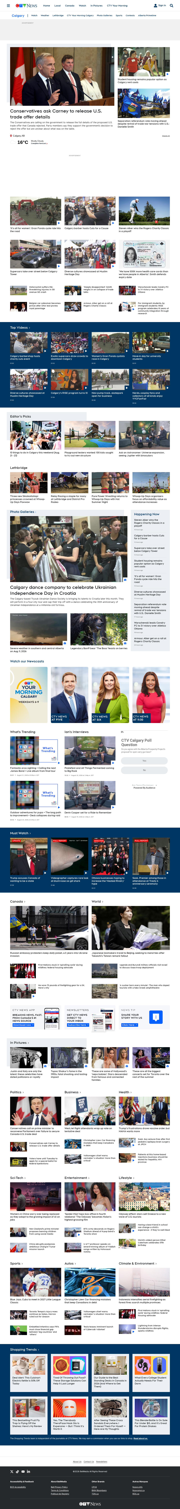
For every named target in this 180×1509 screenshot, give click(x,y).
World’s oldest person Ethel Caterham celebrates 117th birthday (152, 1242)
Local (57, 5)
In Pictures (97, 5)
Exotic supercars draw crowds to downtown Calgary (69, 357)
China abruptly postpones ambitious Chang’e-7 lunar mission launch (42, 1246)
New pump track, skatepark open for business (107, 394)
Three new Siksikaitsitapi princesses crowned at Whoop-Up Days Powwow (27, 499)
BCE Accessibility (18, 1487)
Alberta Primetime (147, 15)
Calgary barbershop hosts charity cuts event (25, 357)
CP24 (94, 1487)
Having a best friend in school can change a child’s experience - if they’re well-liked (154, 1227)
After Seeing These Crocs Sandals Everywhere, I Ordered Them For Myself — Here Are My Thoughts (110, 1424)
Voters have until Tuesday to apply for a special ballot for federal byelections (43, 1161)
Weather (45, 15)
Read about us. (141, 1438)
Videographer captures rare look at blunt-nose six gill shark (69, 879)
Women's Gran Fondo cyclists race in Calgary (108, 357)
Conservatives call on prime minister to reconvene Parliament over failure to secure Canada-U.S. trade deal (34, 1131)
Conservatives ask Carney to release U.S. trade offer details (44, 1144)
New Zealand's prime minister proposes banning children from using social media (44, 1231)
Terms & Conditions (60, 1490)
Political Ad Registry (60, 1494)
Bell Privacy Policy (59, 1487)
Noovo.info (137, 1487)
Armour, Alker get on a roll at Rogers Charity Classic (98, 304)
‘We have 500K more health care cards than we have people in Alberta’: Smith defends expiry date (143, 274)
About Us (77, 1461)
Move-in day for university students (146, 357)
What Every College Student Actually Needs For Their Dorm (150, 1380)
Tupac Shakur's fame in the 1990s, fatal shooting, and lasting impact (69, 1074)
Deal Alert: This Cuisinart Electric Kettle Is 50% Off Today (26, 1380)
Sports (119, 15)
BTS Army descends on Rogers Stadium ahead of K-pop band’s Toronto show (99, 1231)
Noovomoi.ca (138, 1490)
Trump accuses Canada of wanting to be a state (25, 879)
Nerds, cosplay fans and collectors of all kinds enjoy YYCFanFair (147, 396)
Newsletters (101, 1461)
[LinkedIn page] (28, 1471)
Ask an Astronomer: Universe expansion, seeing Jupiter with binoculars (142, 454)
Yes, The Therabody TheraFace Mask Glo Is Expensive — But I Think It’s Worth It (68, 1424)
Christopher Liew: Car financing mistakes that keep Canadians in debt (99, 1142)
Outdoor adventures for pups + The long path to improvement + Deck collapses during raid (35, 814)
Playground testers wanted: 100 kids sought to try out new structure (89, 454)
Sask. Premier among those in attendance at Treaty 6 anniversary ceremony (149, 881)
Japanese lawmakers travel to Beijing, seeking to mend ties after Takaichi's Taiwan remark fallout (128, 954)
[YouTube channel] (23, 1471)
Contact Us (89, 1461)
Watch (82, 5)
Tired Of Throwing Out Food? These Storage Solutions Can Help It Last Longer (69, 1380)
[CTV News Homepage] (26, 5)
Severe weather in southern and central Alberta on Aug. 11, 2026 (37, 650)
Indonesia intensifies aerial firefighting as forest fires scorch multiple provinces (142, 1301)
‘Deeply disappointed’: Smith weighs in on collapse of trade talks (98, 289)
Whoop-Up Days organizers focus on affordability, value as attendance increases (149, 499)
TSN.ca (95, 1494)
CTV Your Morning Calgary (80, 15)
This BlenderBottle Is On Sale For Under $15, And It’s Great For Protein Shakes (151, 1423)
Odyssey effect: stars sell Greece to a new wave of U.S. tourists (142, 1215)
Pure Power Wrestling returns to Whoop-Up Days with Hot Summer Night (110, 499)
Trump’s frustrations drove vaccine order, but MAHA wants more (144, 1130)
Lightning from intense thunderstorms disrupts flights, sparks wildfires (153, 1328)
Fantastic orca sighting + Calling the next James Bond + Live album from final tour (33, 769)
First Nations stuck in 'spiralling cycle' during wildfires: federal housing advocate (153, 1313)
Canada (69, 5)
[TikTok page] (17, 1471)
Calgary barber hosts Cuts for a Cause (86, 228)
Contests (130, 15)
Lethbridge (58, 15)
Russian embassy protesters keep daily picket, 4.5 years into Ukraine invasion (48, 954)
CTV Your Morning (117, 5)
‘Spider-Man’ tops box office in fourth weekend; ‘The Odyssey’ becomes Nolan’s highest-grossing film (88, 1217)
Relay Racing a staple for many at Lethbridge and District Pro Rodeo (68, 499)
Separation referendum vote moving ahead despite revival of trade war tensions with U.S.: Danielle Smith (143, 124)
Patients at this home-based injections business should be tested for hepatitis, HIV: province (153, 1158)
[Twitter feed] (12, 1471)
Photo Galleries (104, 15)
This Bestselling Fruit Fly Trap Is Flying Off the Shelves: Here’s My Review (27, 1423)
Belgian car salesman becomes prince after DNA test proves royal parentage (45, 305)
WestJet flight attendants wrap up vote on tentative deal (88, 1130)
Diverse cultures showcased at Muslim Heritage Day (27, 394)
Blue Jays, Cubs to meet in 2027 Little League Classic (35, 1301)
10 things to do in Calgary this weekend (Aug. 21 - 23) (35, 454)
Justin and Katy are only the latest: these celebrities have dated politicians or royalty (26, 1074)
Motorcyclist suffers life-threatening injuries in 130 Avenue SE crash (42, 289)
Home (46, 5)
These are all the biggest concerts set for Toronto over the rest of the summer (150, 1074)
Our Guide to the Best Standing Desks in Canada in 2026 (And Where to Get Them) (110, 1382)
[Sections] (8, 5)
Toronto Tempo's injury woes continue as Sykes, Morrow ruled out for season (43, 1314)
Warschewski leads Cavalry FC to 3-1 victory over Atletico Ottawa (153, 289)
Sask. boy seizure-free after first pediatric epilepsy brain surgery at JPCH (154, 1141)
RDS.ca (135, 1494)
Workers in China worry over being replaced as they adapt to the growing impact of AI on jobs (35, 1217)
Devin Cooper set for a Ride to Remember (88, 812)
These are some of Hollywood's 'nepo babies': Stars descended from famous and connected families (109, 1075)
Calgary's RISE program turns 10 (69, 393)
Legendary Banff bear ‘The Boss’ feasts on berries (98, 648)
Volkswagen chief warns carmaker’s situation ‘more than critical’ (99, 1158)
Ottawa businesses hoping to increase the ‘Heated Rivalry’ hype (108, 881)
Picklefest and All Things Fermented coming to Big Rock (89, 769)
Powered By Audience (144, 788)
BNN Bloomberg (99, 1490)
